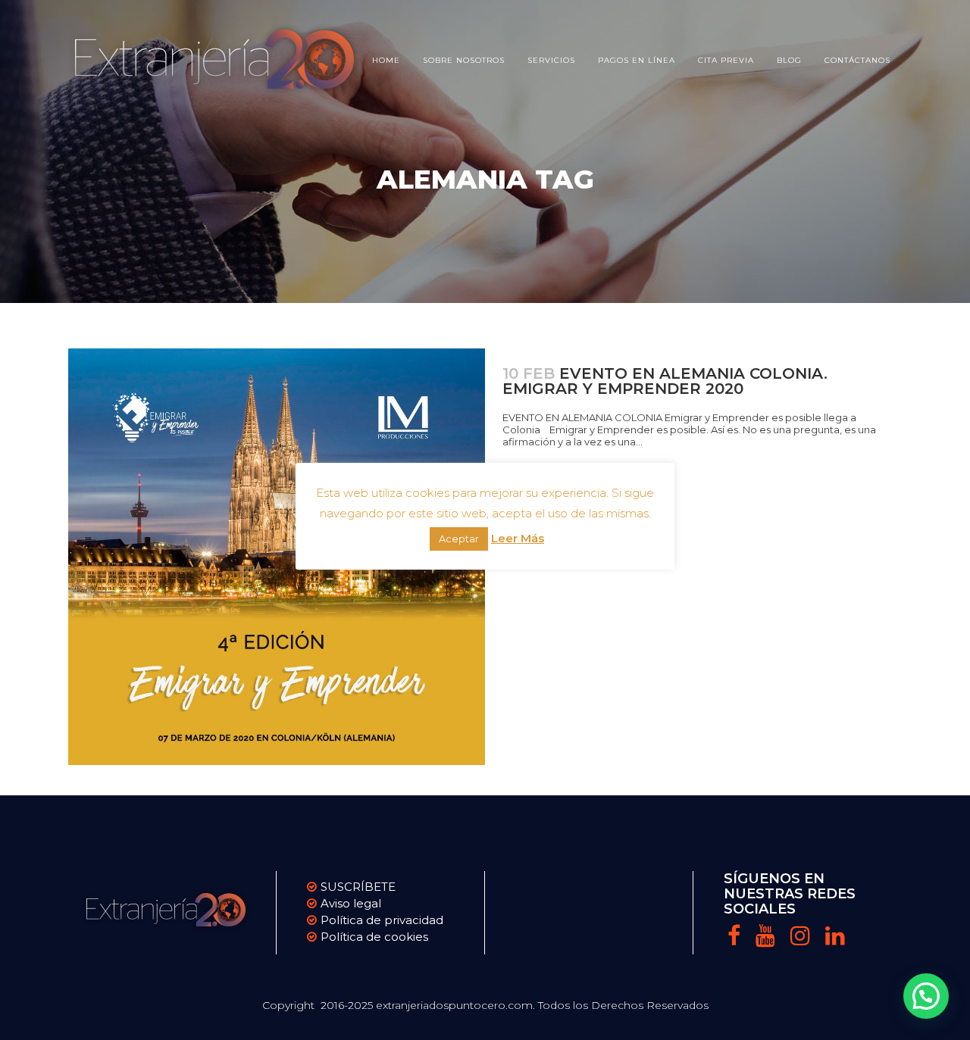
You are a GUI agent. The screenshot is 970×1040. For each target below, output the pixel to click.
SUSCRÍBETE (358, 886)
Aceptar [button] (459, 538)
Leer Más (517, 538)
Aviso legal (351, 903)
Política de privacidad (382, 920)
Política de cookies (374, 936)
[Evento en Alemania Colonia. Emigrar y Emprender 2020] (276, 556)
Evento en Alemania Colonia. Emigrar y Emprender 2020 (665, 381)
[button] (926, 996)
